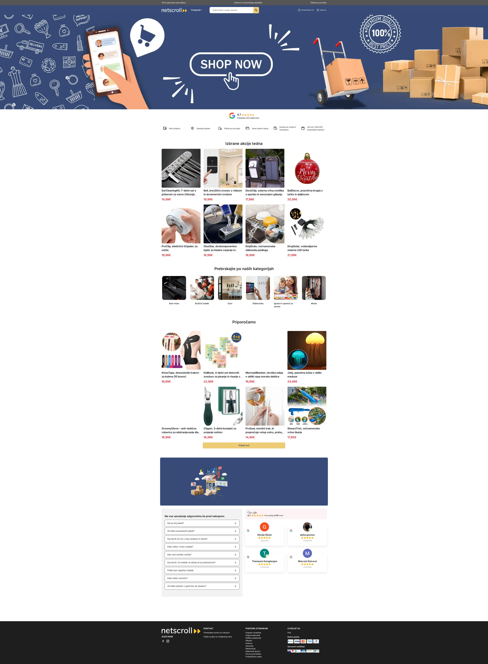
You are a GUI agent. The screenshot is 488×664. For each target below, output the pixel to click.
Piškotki (249, 640)
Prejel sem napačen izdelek (180, 570)
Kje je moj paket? (175, 523)
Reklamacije (250, 648)
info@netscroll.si (225, 637)
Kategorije (196, 10)
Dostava (249, 643)
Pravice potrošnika (253, 654)
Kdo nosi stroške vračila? (179, 554)
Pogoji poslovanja (253, 635)
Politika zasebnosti (253, 638)
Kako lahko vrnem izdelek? (180, 546)
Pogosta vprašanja (253, 632)
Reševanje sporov (253, 651)
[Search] (256, 10)
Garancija (249, 646)
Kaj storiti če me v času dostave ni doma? (187, 539)
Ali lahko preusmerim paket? (181, 531)
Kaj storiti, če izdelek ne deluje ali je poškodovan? (191, 562)
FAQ (289, 632)
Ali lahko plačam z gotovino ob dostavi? (186, 586)
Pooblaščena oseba (254, 656)
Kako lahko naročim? (177, 578)
